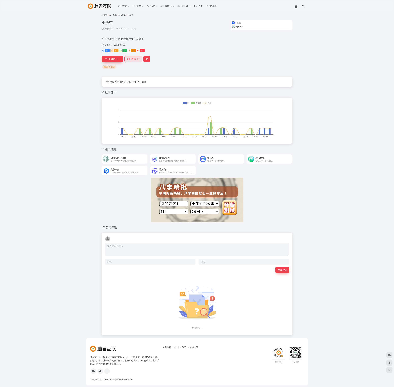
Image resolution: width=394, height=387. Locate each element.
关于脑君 (166, 347)
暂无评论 (111, 227)
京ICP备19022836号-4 (123, 379)
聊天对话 (122, 15)
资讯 (184, 347)
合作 (176, 347)
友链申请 (194, 347)
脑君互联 (110, 379)
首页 (106, 15)
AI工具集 (113, 15)
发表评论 (282, 270)
